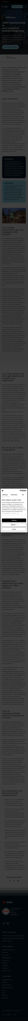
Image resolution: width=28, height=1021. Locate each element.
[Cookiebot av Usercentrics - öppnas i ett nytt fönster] (20, 491)
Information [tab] (14, 494)
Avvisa (14, 529)
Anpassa (13, 524)
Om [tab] (23, 494)
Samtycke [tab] (5, 494)
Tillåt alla (14, 520)
